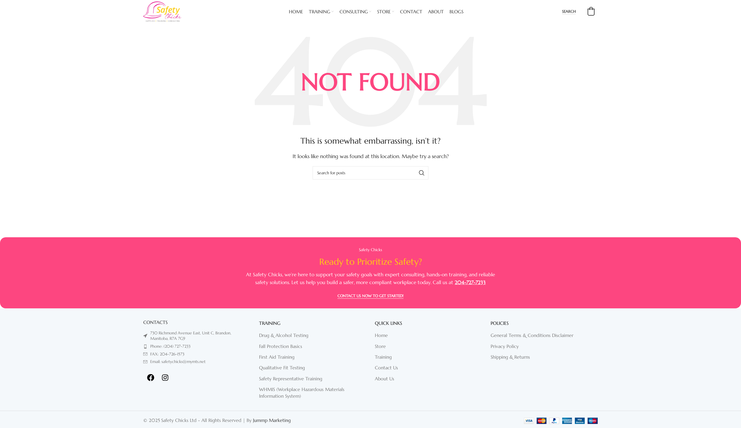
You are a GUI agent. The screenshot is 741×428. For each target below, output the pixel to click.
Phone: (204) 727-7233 (170, 346)
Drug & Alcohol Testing (283, 335)
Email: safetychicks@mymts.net (178, 361)
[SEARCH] (421, 172)
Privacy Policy (505, 346)
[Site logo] (162, 11)
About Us (384, 378)
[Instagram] (165, 377)
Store (380, 346)
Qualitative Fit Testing (282, 367)
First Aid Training (276, 357)
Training (383, 357)
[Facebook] (150, 377)
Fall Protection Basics (280, 346)
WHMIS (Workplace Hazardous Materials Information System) (301, 392)
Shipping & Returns (510, 357)
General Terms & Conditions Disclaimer (532, 335)
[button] (591, 11)
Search (569, 11)
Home (381, 335)
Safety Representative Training (290, 378)
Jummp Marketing (272, 420)
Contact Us (386, 367)
